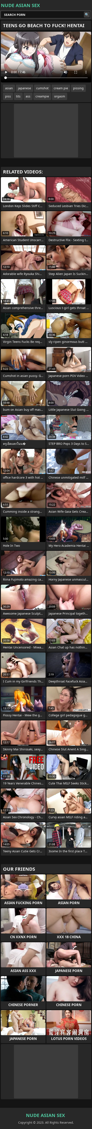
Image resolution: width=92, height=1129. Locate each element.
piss (8, 96)
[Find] (87, 15)
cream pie (61, 88)
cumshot (42, 88)
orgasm (59, 96)
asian (9, 88)
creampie (42, 96)
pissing (78, 88)
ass (28, 96)
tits (18, 96)
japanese (24, 88)
